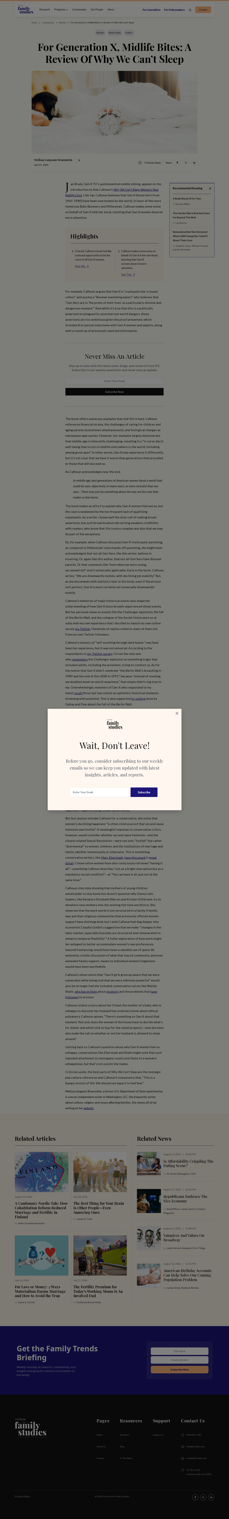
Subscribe (144, 792)
